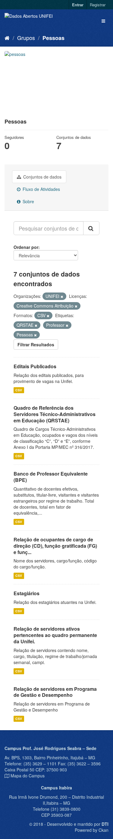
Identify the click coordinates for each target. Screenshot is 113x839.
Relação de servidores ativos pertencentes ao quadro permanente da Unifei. (55, 635)
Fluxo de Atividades (40, 189)
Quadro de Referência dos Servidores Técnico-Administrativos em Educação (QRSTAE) (55, 414)
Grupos (26, 37)
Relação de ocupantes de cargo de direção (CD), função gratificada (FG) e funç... (55, 546)
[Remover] (62, 296)
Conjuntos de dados (41, 177)
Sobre (27, 201)
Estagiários (26, 593)
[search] (91, 228)
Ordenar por (26, 247)
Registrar (97, 5)
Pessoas (53, 38)
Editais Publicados (35, 366)
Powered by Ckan (91, 830)
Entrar (77, 5)
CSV (18, 390)
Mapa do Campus (28, 776)
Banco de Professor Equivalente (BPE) (51, 476)
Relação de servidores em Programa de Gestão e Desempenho (55, 692)
